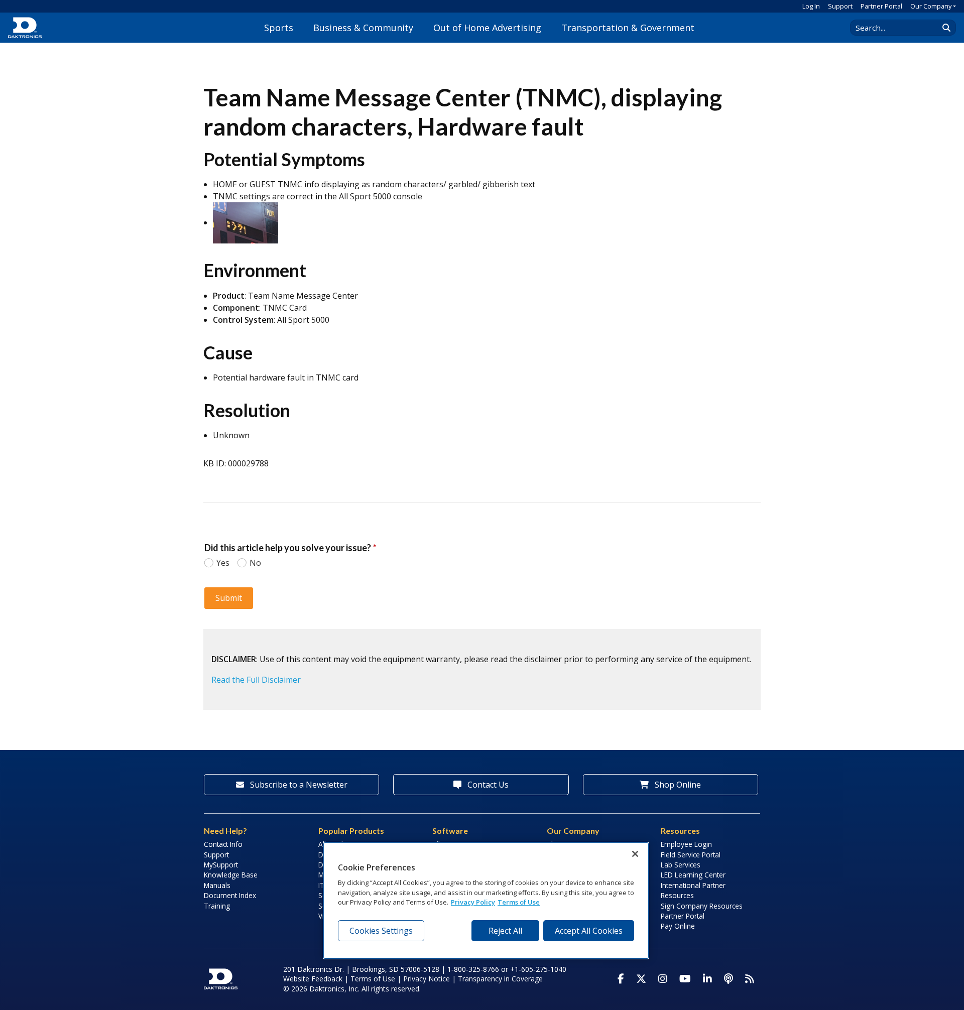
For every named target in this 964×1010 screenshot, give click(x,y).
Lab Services (680, 864)
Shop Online (677, 784)
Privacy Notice (426, 978)
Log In (811, 6)
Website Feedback (312, 978)
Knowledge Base (231, 874)
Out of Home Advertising (487, 28)
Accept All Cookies (589, 930)
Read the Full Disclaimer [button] (256, 679)
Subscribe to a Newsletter (297, 784)
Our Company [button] (930, 6)
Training (217, 906)
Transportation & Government (627, 28)
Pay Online (678, 926)
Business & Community (363, 28)
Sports (278, 28)
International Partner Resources (693, 890)
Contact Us (487, 784)
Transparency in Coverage (500, 978)
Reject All (505, 930)
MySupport (221, 864)
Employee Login (686, 844)
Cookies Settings (381, 930)
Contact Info (223, 844)
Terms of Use (372, 978)
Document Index (230, 895)
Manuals (217, 885)
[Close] (635, 854)
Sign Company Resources (702, 906)
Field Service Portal (690, 854)
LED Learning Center (693, 874)
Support (840, 6)
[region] (486, 900)
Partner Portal (881, 6)
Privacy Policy (473, 902)
